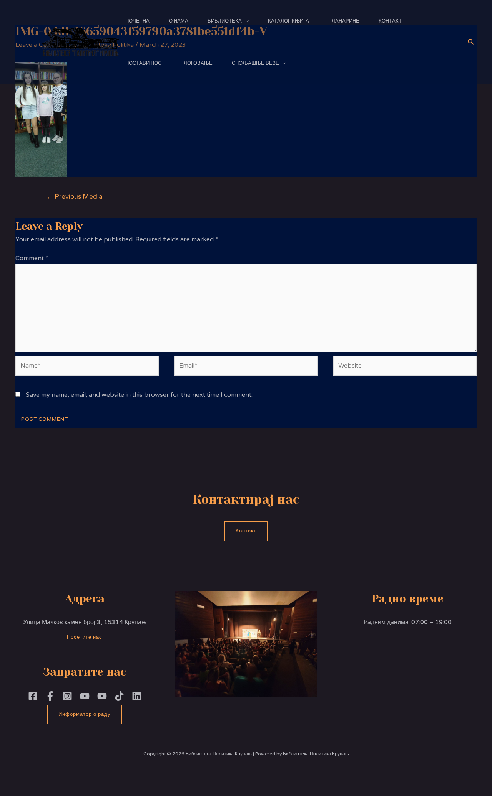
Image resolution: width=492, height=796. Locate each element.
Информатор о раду (84, 714)
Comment (31, 258)
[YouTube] (102, 696)
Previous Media (75, 197)
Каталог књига (288, 21)
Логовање (198, 63)
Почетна (137, 21)
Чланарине (343, 21)
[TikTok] (119, 696)
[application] (245, 21)
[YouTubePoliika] (85, 696)
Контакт (390, 21)
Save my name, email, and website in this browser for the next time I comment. (139, 395)
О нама (178, 21)
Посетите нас (84, 637)
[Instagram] (67, 696)
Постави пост (145, 63)
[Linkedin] (136, 696)
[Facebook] (33, 696)
